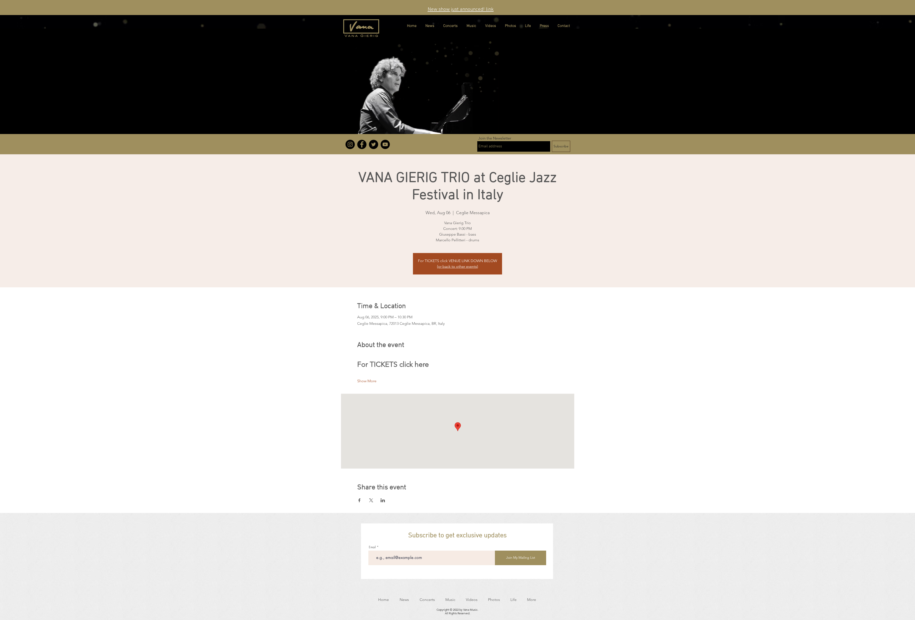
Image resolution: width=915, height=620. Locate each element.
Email (372, 547)
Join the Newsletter (494, 138)
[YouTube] (385, 144)
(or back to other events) (457, 266)
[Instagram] (350, 144)
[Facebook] (361, 144)
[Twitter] (373, 144)
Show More (366, 381)
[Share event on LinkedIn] (383, 500)
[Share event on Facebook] (359, 500)
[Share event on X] (371, 500)
